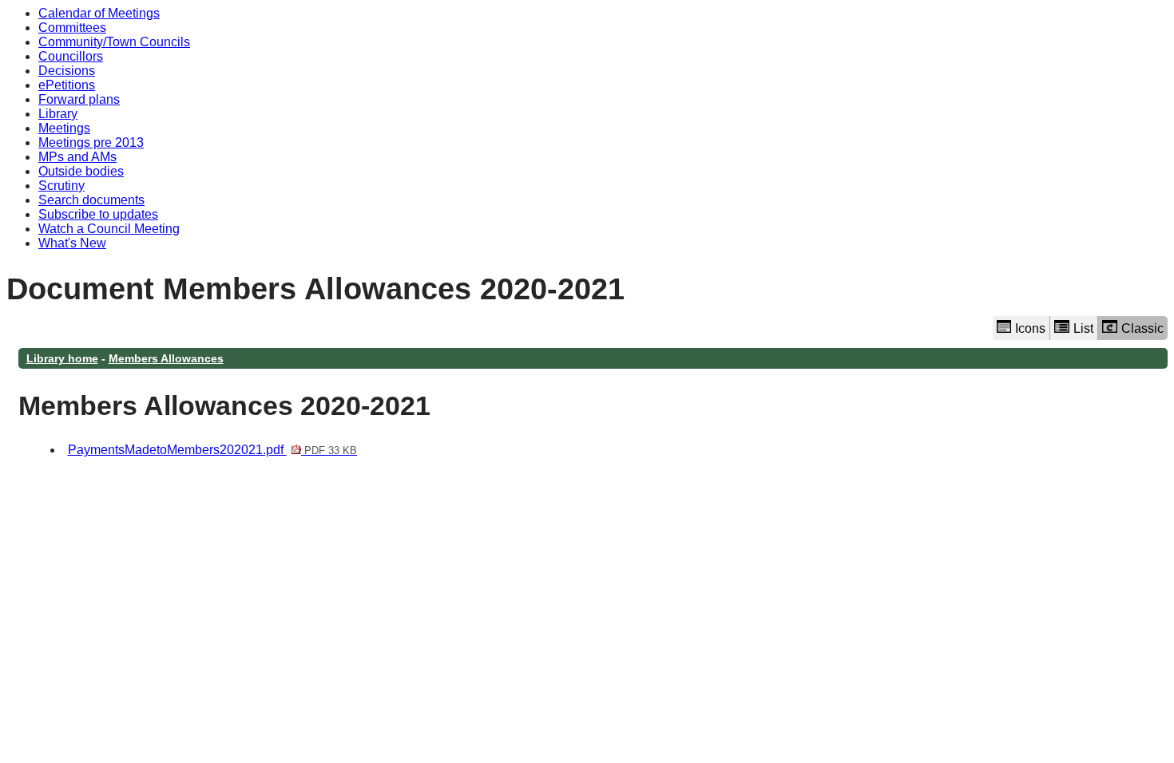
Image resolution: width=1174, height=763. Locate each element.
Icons (1030, 328)
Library (57, 114)
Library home (62, 358)
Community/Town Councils (114, 42)
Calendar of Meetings (99, 13)
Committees (72, 27)
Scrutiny (61, 185)
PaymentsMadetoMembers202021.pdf (212, 450)
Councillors (70, 56)
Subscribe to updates (98, 214)
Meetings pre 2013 (91, 142)
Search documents (91, 200)
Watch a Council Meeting (109, 228)
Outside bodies (81, 171)
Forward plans (79, 99)
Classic (1142, 328)
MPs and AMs (77, 157)
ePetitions (66, 85)
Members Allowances (166, 358)
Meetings (64, 128)
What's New (72, 243)
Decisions (66, 70)
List (1083, 328)
